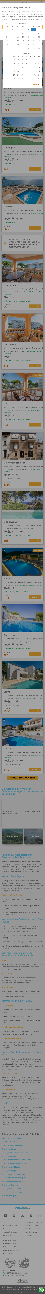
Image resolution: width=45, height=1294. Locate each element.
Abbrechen (35, 85)
